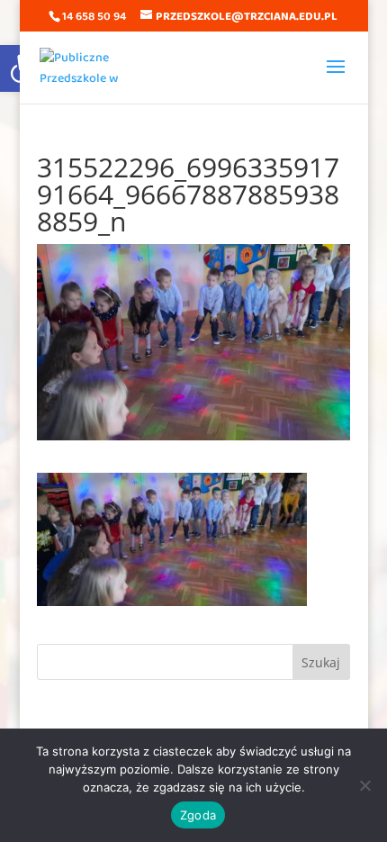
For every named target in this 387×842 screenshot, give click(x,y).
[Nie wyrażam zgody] (365, 785)
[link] (85, 67)
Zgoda (198, 815)
